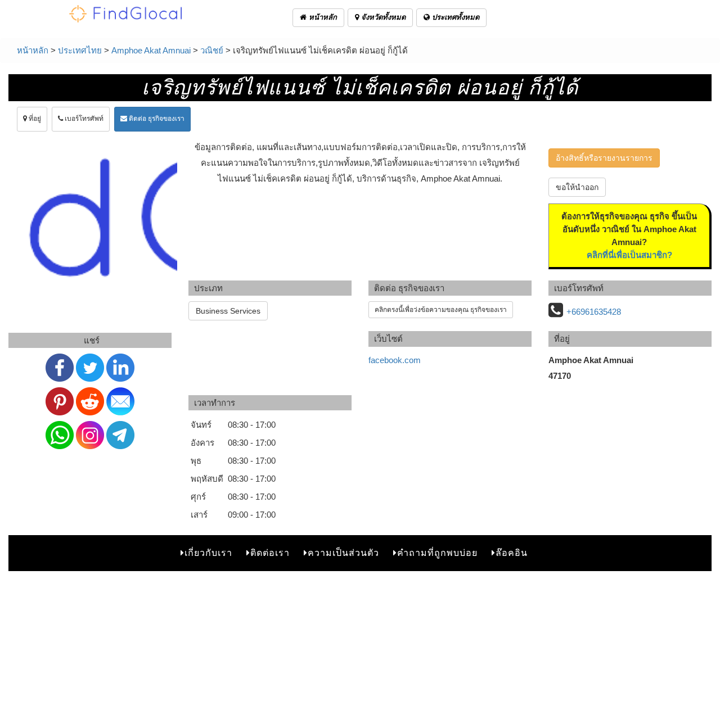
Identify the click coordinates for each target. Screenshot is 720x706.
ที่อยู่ (34, 119)
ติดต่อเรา (270, 553)
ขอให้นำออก (577, 187)
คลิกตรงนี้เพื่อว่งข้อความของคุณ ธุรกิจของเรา (441, 310)
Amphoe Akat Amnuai (151, 50)
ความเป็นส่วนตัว (343, 553)
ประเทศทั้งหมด (454, 17)
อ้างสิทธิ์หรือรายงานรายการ (604, 157)
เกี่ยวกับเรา (208, 553)
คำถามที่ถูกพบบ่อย (437, 553)
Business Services (228, 310)
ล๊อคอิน (512, 553)
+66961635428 (593, 311)
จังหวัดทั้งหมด (382, 17)
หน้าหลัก (322, 17)
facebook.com (394, 360)
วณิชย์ (211, 50)
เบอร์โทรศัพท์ (83, 119)
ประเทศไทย (80, 50)
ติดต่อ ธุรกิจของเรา (155, 119)
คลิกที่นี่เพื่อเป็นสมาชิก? (629, 255)
